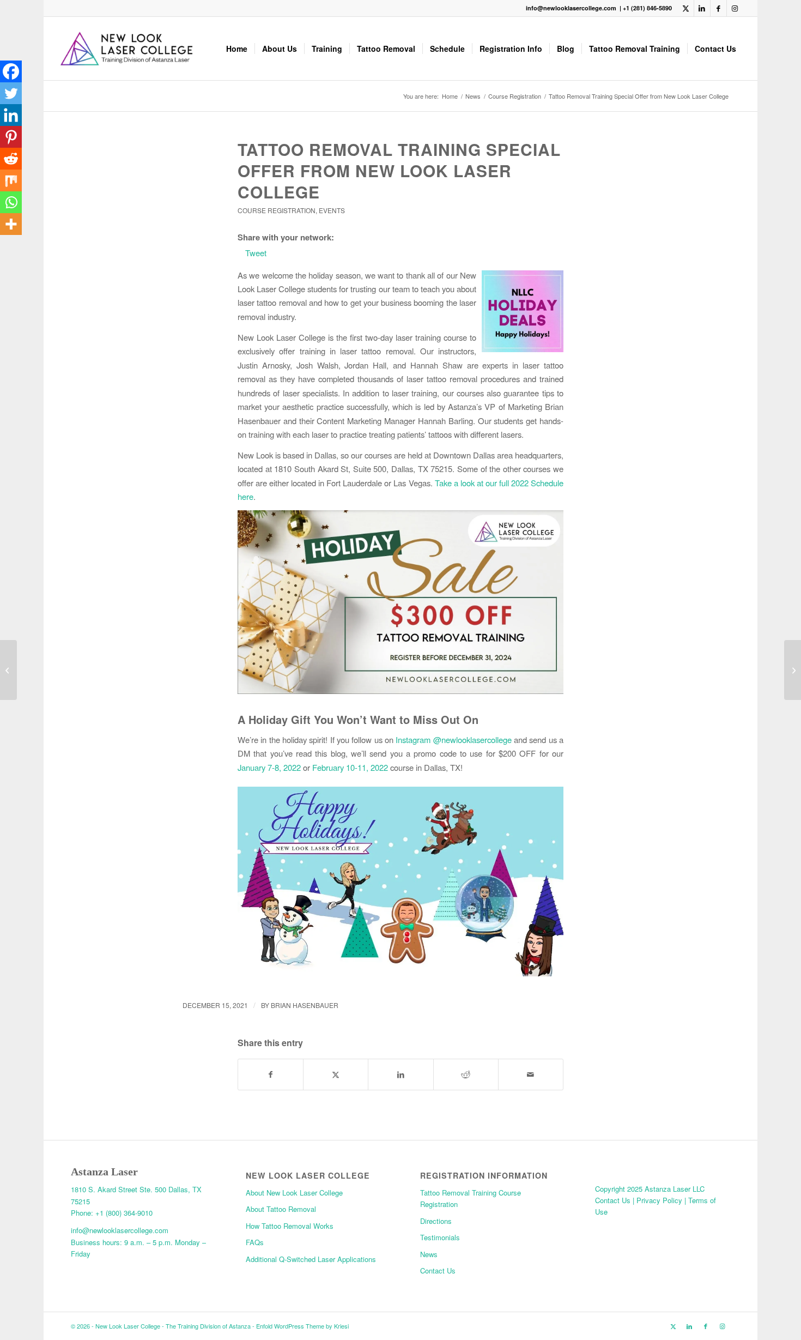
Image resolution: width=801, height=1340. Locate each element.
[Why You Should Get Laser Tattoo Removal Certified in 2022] (792, 670)
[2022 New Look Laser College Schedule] (8, 670)
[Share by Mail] (531, 1074)
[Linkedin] (11, 115)
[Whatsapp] (11, 202)
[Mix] (11, 180)
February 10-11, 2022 (350, 767)
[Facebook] (11, 71)
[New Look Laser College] (126, 48)
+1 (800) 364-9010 (124, 1213)
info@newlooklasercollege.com (572, 8)
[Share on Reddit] (466, 1074)
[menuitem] (236, 48)
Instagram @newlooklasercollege (453, 739)
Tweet (255, 252)
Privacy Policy (660, 1200)
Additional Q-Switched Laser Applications (311, 1259)
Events (332, 210)
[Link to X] (686, 8)
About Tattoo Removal (281, 1209)
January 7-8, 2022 (269, 767)
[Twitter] (11, 93)
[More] (11, 224)
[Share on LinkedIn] (400, 1074)
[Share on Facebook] (270, 1074)
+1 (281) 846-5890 (647, 8)
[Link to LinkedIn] (702, 8)
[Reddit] (11, 159)
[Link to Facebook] (718, 8)
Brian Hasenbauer (304, 1005)
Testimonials (440, 1237)
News (429, 1254)
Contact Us (438, 1270)
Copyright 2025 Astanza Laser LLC (650, 1189)
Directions (436, 1221)
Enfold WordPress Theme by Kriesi (302, 1325)
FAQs (255, 1242)
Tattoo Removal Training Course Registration (470, 1198)
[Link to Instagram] (735, 8)
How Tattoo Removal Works (289, 1226)
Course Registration (276, 210)
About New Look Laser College (294, 1192)
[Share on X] (336, 1074)
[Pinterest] (11, 137)
